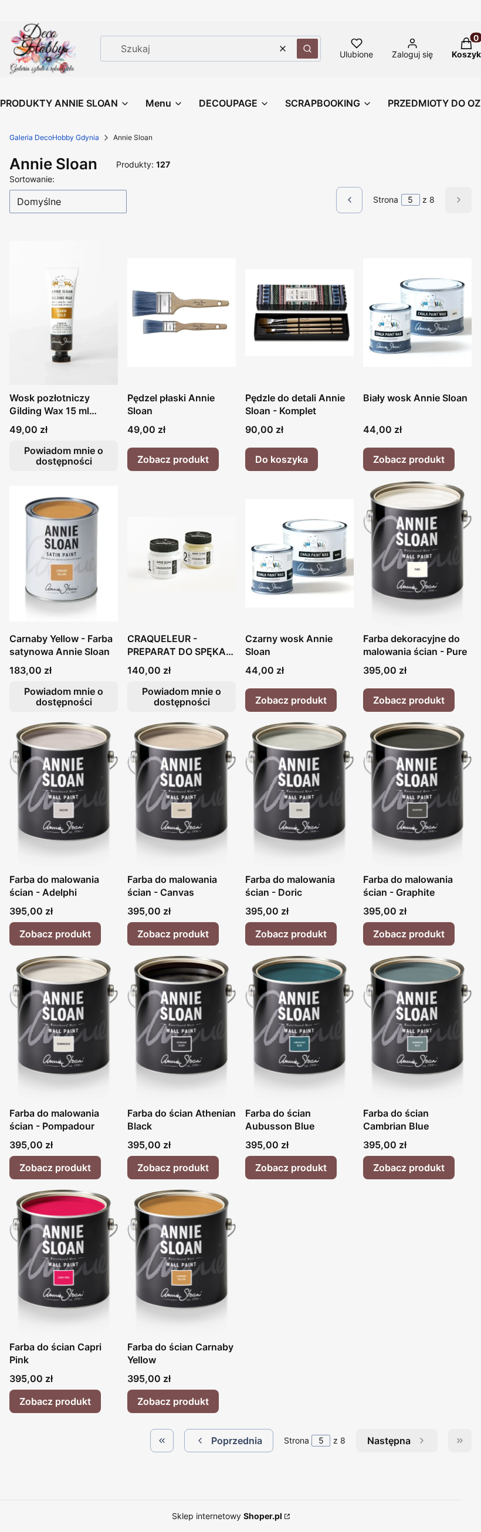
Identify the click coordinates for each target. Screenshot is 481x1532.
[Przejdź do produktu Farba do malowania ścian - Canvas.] (181, 794)
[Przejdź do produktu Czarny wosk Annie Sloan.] (299, 553)
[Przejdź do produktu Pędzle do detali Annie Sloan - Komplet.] (299, 313)
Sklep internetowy (227, 1516)
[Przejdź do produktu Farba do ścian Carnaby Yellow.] (181, 1262)
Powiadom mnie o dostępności (63, 456)
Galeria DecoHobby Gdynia (54, 137)
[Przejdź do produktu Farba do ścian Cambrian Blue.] (417, 1028)
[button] (307, 49)
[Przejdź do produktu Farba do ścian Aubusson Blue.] (299, 1028)
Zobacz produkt (173, 459)
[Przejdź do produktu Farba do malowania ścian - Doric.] (299, 794)
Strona (385, 199)
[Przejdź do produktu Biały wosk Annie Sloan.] (417, 313)
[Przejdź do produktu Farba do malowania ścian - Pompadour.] (63, 1028)
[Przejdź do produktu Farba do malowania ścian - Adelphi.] (63, 794)
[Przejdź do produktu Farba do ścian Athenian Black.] (181, 1028)
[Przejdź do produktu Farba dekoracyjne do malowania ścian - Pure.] (417, 553)
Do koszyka (281, 459)
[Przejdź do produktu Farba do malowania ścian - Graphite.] (417, 794)
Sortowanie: (32, 179)
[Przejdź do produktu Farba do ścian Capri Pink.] (63, 1262)
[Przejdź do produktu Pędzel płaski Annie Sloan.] (181, 313)
